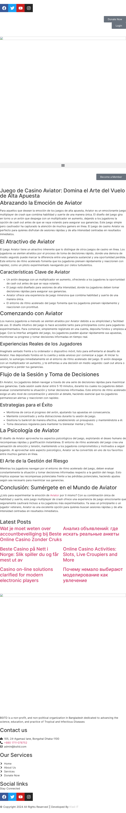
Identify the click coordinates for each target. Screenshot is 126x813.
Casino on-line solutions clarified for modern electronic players (26, 574)
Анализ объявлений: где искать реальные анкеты (91, 531)
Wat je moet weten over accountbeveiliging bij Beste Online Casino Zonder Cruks (31, 534)
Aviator (54, 495)
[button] (63, 165)
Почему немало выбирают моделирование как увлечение (93, 574)
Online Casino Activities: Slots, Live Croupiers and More (90, 554)
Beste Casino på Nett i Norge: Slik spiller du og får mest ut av (29, 554)
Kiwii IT (73, 806)
